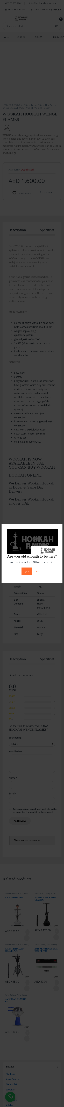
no (37, 573)
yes (27, 573)
